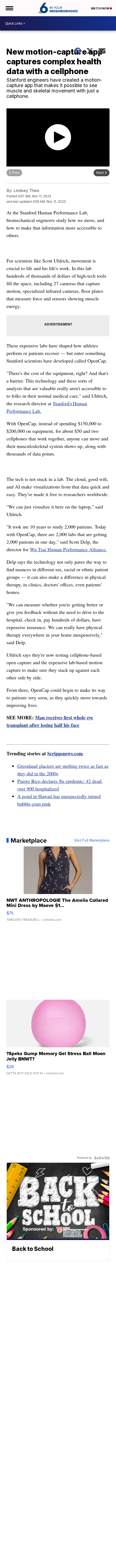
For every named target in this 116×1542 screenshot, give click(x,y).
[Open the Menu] (9, 8)
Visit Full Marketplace (92, 840)
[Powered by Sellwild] (102, 1158)
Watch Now (100, 8)
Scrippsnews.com (65, 753)
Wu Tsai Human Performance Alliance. (68, 549)
